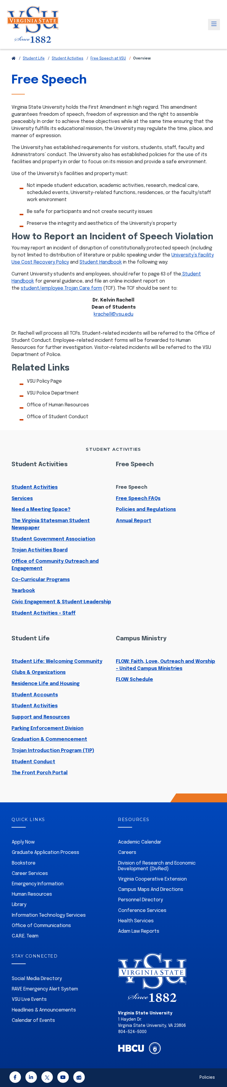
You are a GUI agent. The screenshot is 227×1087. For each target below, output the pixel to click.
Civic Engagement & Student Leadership (61, 602)
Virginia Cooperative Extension (152, 879)
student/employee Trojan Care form (61, 288)
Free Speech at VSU (108, 58)
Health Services (136, 921)
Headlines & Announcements (44, 1010)
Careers (127, 852)
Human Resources (32, 894)
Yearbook (23, 590)
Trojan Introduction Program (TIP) (53, 750)
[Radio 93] (78, 1078)
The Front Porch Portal (40, 772)
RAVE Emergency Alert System (45, 989)
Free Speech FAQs (138, 498)
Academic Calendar (139, 842)
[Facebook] (15, 1078)
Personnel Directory (140, 899)
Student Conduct (33, 761)
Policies (207, 1077)
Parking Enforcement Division (47, 728)
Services (22, 498)
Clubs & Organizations (39, 672)
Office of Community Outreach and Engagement (55, 565)
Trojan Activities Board (40, 550)
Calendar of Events (33, 1020)
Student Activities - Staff (44, 613)
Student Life (34, 58)
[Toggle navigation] (214, 24)
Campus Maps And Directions (150, 889)
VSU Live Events (29, 999)
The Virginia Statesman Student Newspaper (51, 524)
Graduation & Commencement (49, 739)
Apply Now (23, 842)
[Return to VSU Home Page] (14, 58)
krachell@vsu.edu (113, 314)
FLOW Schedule (134, 679)
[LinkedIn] (31, 1078)
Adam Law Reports (138, 931)
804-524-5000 (132, 1032)
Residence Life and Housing (46, 683)
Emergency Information (38, 883)
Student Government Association (53, 539)
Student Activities (67, 58)
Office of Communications (41, 925)
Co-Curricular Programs (41, 579)
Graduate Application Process (45, 852)
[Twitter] (46, 1078)
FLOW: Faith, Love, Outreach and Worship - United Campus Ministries (165, 665)
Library (19, 904)
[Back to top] (217, 1066)
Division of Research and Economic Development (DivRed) (157, 866)
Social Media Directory (37, 978)
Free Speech (131, 487)
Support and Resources (41, 717)
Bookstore (23, 863)
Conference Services (142, 910)
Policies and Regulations (146, 509)
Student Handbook (101, 262)
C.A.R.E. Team (25, 936)
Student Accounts (35, 695)
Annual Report (133, 520)
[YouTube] (62, 1078)
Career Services (30, 873)
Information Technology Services (49, 915)
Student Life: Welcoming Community (57, 661)
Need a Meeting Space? (41, 509)
